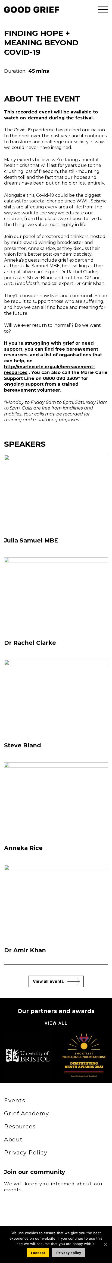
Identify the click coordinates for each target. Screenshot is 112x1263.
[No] (105, 1244)
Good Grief (30, 9)
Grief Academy (26, 1113)
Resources (20, 1126)
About (13, 1139)
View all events (48, 981)
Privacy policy (68, 1253)
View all (56, 1023)
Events (14, 1100)
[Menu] (103, 9)
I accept (38, 1253)
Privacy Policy (25, 1152)
